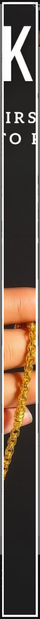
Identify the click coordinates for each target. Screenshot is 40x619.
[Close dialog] (35, 5)
